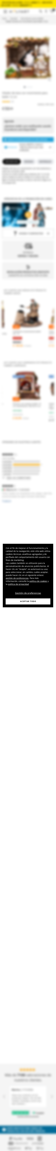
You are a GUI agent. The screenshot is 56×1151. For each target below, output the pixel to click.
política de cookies (38, 581)
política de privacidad (18, 584)
